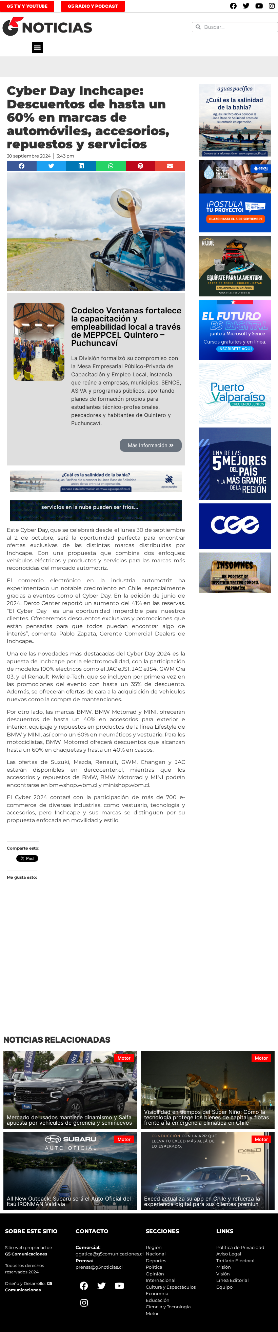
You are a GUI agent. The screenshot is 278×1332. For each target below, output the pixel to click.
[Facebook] (233, 6)
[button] (37, 47)
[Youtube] (259, 6)
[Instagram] (272, 6)
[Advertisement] (96, 968)
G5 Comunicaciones (26, 1253)
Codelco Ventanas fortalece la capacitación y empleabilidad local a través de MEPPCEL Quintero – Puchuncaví (126, 327)
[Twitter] (246, 6)
